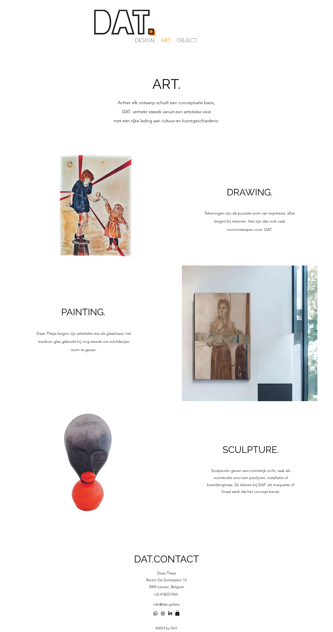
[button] (94, 204)
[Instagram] (162, 613)
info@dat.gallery (166, 604)
